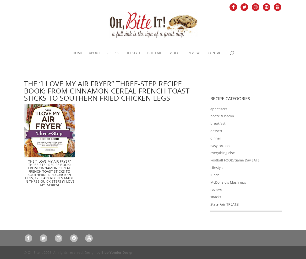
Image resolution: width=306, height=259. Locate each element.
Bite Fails (155, 53)
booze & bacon (222, 116)
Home (78, 53)
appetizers (218, 109)
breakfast (217, 123)
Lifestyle (133, 53)
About (94, 53)
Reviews (195, 53)
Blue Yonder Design (117, 252)
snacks (215, 197)
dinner (215, 138)
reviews (216, 189)
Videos (175, 53)
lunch (214, 175)
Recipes (112, 53)
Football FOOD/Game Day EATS (235, 160)
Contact (215, 53)
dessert (216, 131)
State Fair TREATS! (224, 204)
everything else (222, 152)
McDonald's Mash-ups (228, 182)
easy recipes (220, 145)
